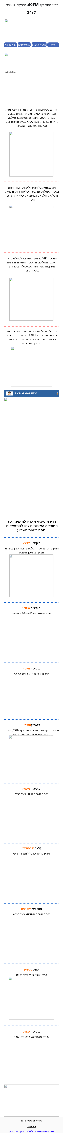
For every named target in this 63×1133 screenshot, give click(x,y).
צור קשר (31, 1126)
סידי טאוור (10, 44)
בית (53, 44)
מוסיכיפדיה (24, 44)
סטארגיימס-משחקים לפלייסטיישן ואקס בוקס (31, 1131)
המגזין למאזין (39, 44)
